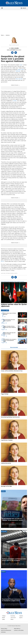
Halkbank (18, 71)
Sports (20, 617)
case (21, 64)
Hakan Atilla (21, 69)
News (2, 35)
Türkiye (3, 615)
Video (3, 619)
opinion (15, 273)
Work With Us (17, 628)
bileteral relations (10, 273)
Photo (12, 619)
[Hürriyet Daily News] (14, 3)
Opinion (8, 35)
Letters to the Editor (19, 630)
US (6, 273)
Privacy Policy (4, 628)
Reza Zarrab (19, 78)
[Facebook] (12, 52)
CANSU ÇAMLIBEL (15, 48)
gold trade (3, 273)
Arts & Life (13, 617)
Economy (13, 615)
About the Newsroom (6, 630)
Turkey (14, 100)
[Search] (21, 8)
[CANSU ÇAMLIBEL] (14, 40)
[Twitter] (15, 52)
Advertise (3, 632)
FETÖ (2, 261)
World (3, 617)
